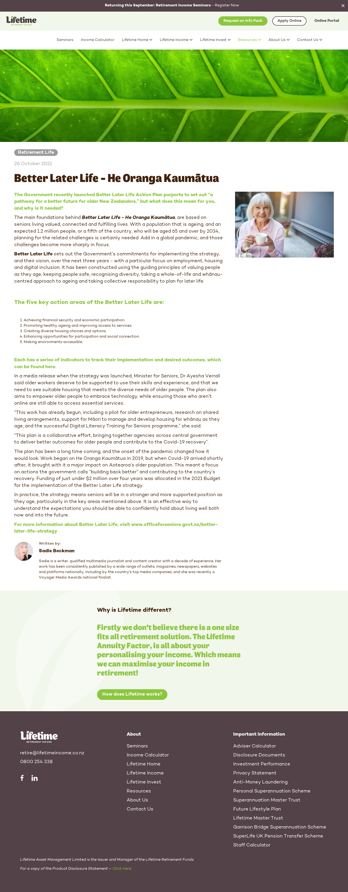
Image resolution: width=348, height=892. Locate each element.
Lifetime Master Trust (258, 818)
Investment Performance (261, 764)
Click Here (121, 869)
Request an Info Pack (242, 21)
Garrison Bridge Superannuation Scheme (279, 827)
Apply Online (289, 21)
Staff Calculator (251, 845)
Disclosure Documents (259, 755)
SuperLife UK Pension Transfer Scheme (278, 836)
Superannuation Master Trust (266, 800)
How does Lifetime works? (132, 694)
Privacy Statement (255, 773)
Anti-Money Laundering (260, 782)
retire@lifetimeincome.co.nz (52, 753)
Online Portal (326, 21)
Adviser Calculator (254, 746)
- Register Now (172, 5)
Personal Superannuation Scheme (272, 791)
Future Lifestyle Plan (257, 809)
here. (50, 367)
